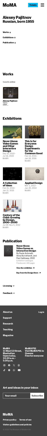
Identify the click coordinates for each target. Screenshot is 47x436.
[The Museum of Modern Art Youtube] (19, 370)
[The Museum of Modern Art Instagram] (4, 365)
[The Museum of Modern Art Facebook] (9, 365)
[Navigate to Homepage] (9, 5)
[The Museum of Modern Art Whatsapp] (14, 370)
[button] (42, 5)
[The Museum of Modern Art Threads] (19, 365)
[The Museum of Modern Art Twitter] (14, 365)
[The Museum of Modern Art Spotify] (9, 370)
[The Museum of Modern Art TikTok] (4, 370)
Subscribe (37, 395)
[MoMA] (7, 414)
